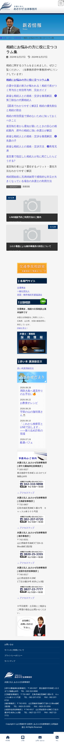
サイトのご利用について (14, 650)
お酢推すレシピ (29, 402)
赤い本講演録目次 (25, 368)
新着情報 (26, 186)
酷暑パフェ (26, 442)
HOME (8, 740)
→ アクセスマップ (25, 493)
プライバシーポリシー (13, 656)
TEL (57, 740)
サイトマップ (9, 661)
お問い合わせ (40, 740)
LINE (23, 740)
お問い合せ (8, 644)
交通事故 (21, 288)
